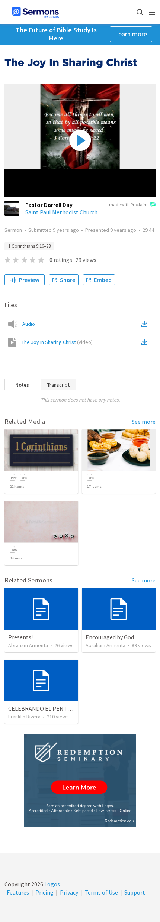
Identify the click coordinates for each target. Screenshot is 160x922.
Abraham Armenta (28, 645)
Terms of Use (101, 892)
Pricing (44, 892)
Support (134, 892)
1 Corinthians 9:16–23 (29, 246)
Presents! (20, 637)
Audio (28, 324)
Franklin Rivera (24, 716)
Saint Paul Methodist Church (61, 212)
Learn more (131, 34)
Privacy (69, 892)
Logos (51, 884)
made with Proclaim (128, 204)
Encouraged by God (110, 637)
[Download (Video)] (146, 342)
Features (18, 892)
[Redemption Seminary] (80, 780)
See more (144, 421)
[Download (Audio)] (146, 323)
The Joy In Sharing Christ (57, 342)
